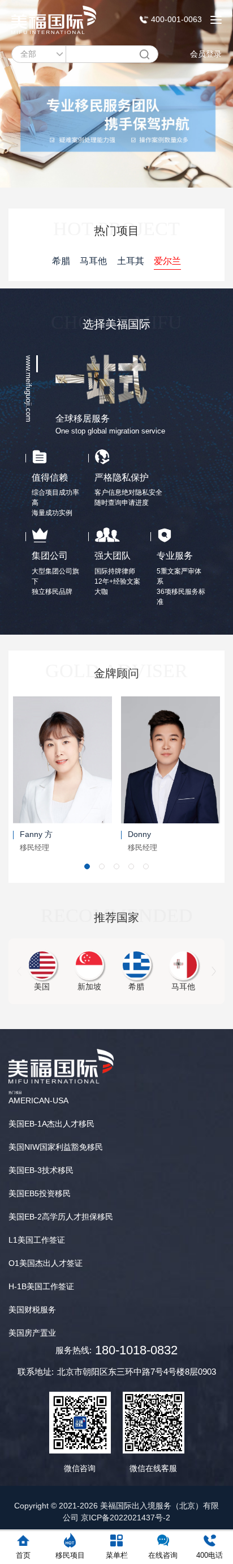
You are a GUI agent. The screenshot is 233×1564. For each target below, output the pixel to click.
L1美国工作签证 (36, 1239)
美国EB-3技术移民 (41, 1170)
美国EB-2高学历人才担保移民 (60, 1216)
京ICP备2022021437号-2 (125, 1517)
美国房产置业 (32, 1332)
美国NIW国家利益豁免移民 (55, 1146)
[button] (87, 866)
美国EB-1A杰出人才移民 (51, 1123)
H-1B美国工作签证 (41, 1286)
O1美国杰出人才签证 (45, 1263)
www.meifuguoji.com (28, 388)
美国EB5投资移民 (39, 1193)
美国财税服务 (32, 1309)
